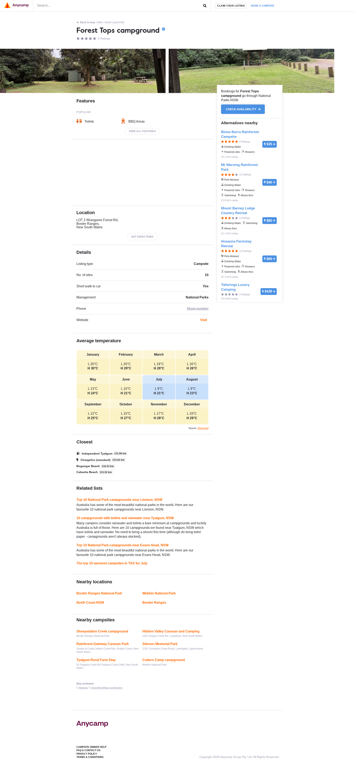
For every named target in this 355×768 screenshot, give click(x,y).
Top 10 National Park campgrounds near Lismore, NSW (119, 499)
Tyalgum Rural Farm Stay (96, 660)
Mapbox (83, 687)
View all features (142, 131)
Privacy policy (86, 753)
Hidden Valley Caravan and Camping (170, 631)
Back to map (87, 22)
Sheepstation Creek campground (102, 631)
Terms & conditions (90, 757)
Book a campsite (262, 5)
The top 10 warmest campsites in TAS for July (111, 563)
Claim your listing (231, 5)
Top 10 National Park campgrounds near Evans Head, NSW (122, 545)
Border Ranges (154, 602)
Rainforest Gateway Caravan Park (102, 644)
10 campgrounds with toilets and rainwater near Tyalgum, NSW (125, 518)
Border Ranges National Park (99, 593)
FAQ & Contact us (88, 750)
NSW (99, 22)
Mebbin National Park (159, 593)
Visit (203, 320)
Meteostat (203, 428)
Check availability (241, 109)
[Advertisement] (142, 172)
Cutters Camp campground (163, 660)
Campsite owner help (91, 747)
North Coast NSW (114, 22)
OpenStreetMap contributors (106, 687)
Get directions (142, 236)
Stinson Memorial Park (160, 644)
